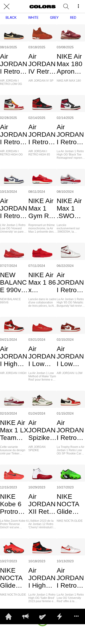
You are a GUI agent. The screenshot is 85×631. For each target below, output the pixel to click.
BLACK (11, 17)
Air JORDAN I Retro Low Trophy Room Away (70, 430)
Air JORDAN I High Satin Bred (41, 578)
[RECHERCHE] (66, 6)
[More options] (78, 6)
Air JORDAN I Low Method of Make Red (41, 356)
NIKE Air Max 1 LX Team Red (14, 430)
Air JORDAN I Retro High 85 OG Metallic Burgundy (70, 282)
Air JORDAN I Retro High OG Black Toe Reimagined (71, 134)
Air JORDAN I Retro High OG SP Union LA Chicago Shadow (14, 134)
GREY (54, 17)
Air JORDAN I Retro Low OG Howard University (13, 208)
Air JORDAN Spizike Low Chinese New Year (42, 430)
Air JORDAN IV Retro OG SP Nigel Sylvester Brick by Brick (42, 64)
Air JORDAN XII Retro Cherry (41, 504)
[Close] (6, 6)
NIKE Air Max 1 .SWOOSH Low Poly (70, 208)
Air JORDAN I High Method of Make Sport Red (13, 356)
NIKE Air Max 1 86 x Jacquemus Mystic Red (42, 282)
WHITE (33, 17)
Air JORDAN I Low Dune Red (70, 356)
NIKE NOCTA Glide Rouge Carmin (11, 578)
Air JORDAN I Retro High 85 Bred (41, 134)
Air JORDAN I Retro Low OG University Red (70, 578)
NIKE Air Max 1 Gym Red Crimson (42, 208)
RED (73, 17)
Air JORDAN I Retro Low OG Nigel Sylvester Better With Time (13, 64)
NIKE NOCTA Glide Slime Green (68, 504)
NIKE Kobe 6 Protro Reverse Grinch (12, 504)
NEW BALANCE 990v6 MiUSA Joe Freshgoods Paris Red (14, 282)
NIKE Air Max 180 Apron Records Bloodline (70, 64)
